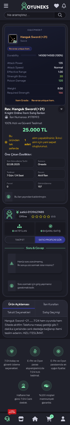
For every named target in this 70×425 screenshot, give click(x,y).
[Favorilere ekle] (61, 109)
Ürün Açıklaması (18, 304)
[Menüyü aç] (6, 6)
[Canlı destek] (7, 419)
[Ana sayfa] (35, 419)
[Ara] (60, 15)
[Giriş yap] (63, 419)
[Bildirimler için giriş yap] (64, 6)
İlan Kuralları (51, 304)
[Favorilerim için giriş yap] (56, 6)
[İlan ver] (21, 419)
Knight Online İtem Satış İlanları (25, 113)
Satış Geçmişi (51, 312)
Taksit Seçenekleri (18, 312)
